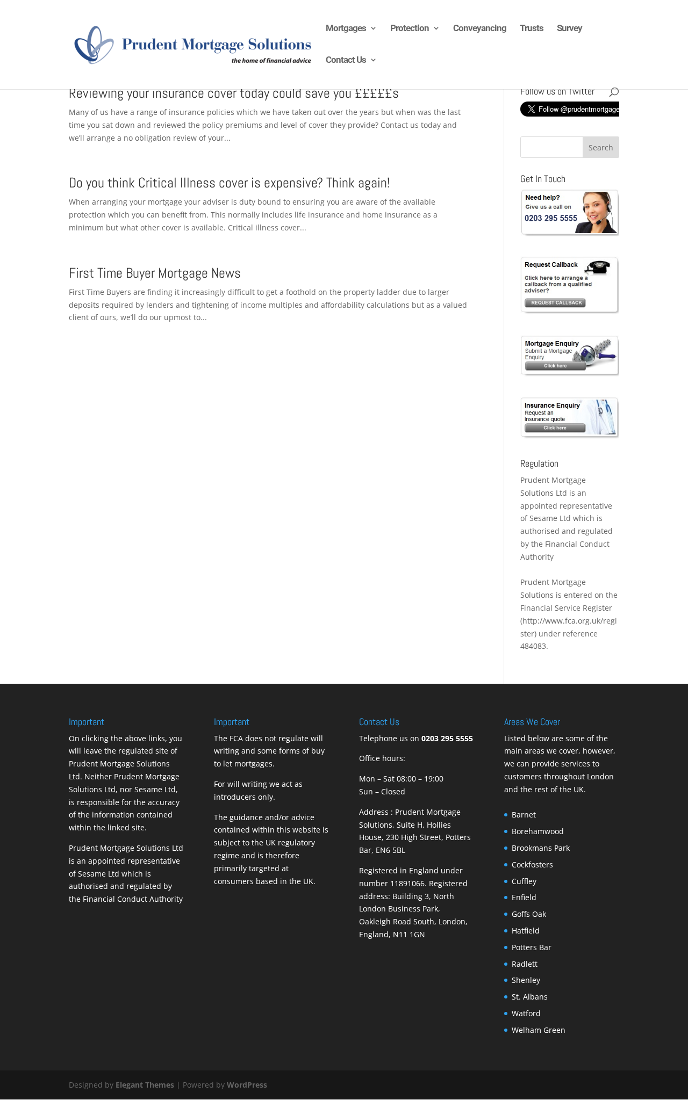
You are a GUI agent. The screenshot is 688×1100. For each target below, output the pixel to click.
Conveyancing (479, 28)
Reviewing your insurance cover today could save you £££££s (234, 93)
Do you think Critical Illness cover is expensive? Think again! (229, 183)
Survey (569, 28)
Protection (409, 28)
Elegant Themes (145, 1085)
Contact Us (346, 60)
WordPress (247, 1085)
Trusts (531, 28)
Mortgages (346, 28)
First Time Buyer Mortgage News (155, 273)
